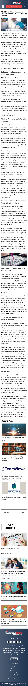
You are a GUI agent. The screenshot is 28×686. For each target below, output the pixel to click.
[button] (3, 6)
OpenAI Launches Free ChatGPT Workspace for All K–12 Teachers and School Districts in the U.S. (14, 439)
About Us (14, 667)
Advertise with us (14, 673)
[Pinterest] (20, 642)
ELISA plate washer (21, 162)
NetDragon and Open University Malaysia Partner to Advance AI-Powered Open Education (13, 458)
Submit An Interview (14, 675)
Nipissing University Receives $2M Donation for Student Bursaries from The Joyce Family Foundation (14, 497)
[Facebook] (8, 642)
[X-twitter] (11, 642)
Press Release (14, 671)
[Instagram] (14, 642)
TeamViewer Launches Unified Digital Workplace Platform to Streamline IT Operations (12, 478)
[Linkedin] (17, 642)
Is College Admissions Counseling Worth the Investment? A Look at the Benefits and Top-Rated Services (13, 573)
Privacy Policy (14, 677)
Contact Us (14, 669)
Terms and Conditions (14, 679)
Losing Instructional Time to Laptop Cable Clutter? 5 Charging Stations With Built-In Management (13, 621)
